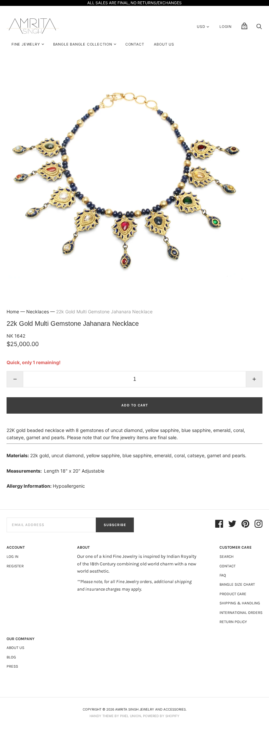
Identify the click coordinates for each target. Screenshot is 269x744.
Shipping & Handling (239, 603)
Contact (134, 44)
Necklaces (37, 311)
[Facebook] (219, 525)
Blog (11, 657)
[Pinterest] (245, 525)
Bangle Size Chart (237, 584)
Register (15, 566)
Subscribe (115, 525)
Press (12, 666)
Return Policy (233, 621)
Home (13, 311)
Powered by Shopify (161, 716)
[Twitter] (232, 525)
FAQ (222, 575)
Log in (12, 556)
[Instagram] (258, 525)
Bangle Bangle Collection (82, 44)
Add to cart (134, 405)
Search (226, 556)
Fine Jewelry (25, 44)
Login (225, 26)
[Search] (259, 28)
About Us (164, 44)
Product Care (232, 594)
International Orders (240, 612)
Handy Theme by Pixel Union (115, 716)
